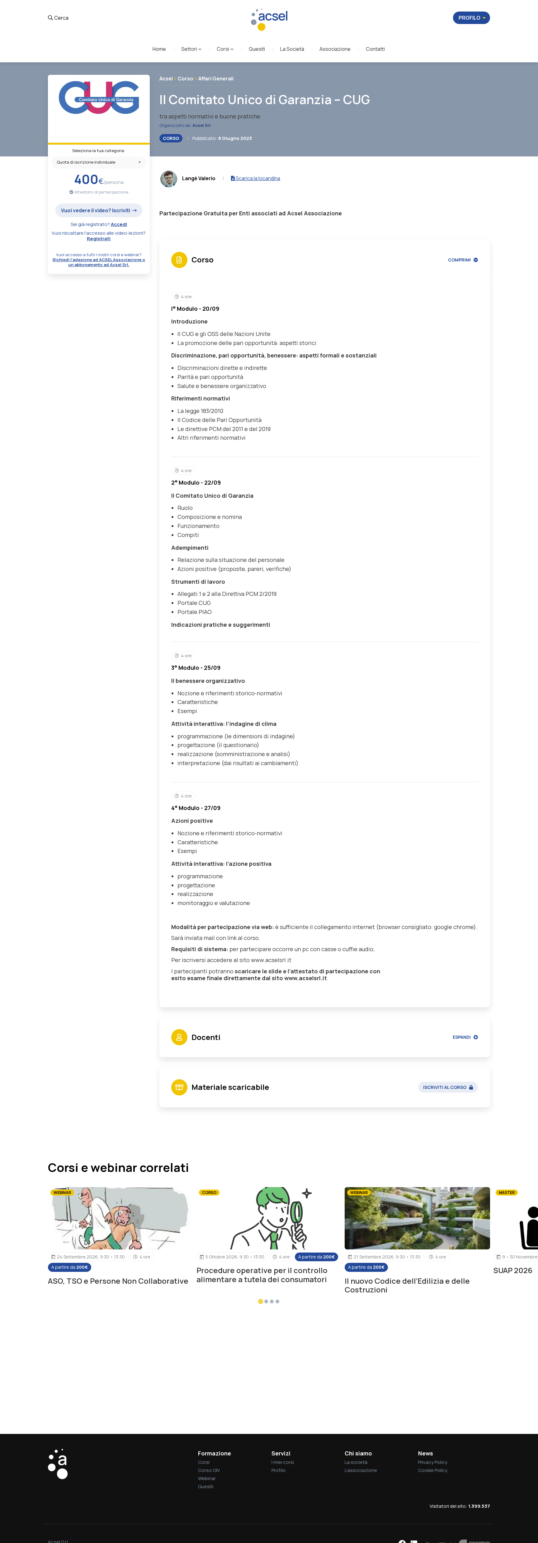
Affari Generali (216, 78)
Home (159, 49)
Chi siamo (358, 1453)
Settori (189, 49)
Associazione (335, 49)
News (425, 1453)
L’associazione (361, 1470)
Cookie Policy (432, 1470)
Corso (185, 78)
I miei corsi (282, 1462)
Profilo (278, 1470)
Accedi (119, 224)
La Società (292, 49)
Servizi (280, 1453)
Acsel (166, 78)
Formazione (214, 1453)
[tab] (260, 1301)
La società (356, 1462)
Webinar (207, 1478)
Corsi (223, 49)
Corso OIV (209, 1470)
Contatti (375, 49)
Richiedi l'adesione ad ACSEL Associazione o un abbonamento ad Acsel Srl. (99, 262)
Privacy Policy (432, 1462)
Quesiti (257, 49)
